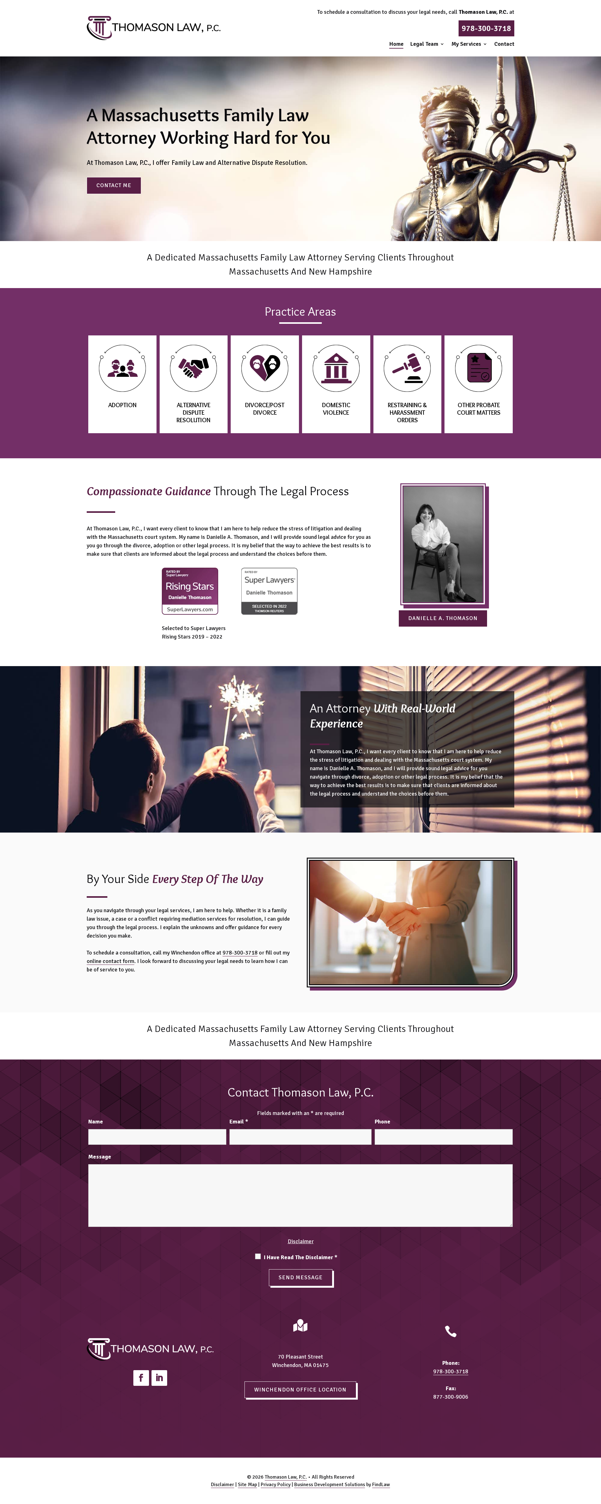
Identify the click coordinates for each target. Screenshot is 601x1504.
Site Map (247, 1484)
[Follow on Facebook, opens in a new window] (141, 1378)
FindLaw (381, 1484)
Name (95, 1121)
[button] (594, 1458)
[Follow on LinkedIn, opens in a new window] (159, 1378)
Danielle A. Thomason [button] (443, 618)
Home (396, 44)
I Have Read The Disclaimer (300, 1257)
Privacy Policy (275, 1484)
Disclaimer (301, 1241)
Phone (382, 1121)
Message (99, 1156)
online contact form (110, 961)
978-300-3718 (486, 28)
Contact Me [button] (113, 185)
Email (238, 1121)
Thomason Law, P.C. (286, 1477)
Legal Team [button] (424, 44)
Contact (504, 44)
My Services (466, 44)
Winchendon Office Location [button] (300, 1389)
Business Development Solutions (329, 1484)
